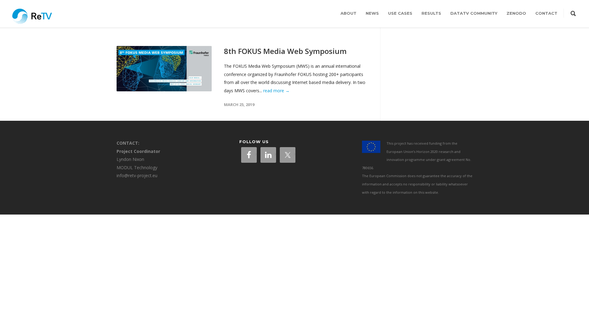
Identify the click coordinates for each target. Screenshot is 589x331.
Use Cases (400, 13)
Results (431, 13)
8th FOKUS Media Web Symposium (285, 51)
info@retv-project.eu (137, 175)
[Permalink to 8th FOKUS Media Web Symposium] (164, 68)
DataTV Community (473, 13)
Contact (546, 13)
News (372, 13)
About (348, 13)
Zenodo (516, 13)
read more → (276, 90)
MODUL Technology (137, 167)
